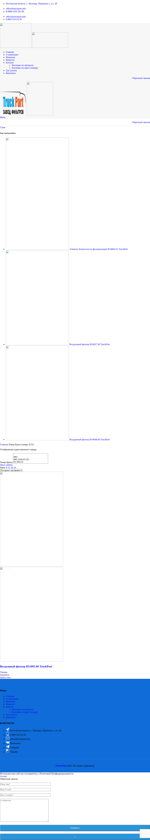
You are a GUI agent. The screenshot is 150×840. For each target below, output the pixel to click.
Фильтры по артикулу (23, 65)
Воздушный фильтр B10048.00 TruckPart (89, 439)
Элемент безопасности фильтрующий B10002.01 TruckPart (98, 249)
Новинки (10, 701)
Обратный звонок (141, 78)
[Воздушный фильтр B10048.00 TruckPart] (37, 439)
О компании (12, 699)
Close (2, 127)
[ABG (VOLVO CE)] (30, 459)
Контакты (11, 717)
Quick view (5, 677)
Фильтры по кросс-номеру (25, 68)
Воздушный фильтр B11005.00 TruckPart (26, 666)
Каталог (10, 707)
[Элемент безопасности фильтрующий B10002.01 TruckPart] (37, 249)
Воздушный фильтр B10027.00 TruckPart (89, 344)
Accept (3, 776)
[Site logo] (16, 47)
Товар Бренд (6, 462)
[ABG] (30, 457)
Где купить (11, 714)
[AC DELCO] (30, 462)
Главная (4, 444)
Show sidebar (6, 465)
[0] (30, 454)
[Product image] (31, 660)
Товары (3, 672)
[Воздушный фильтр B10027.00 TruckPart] (37, 344)
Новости (10, 704)
